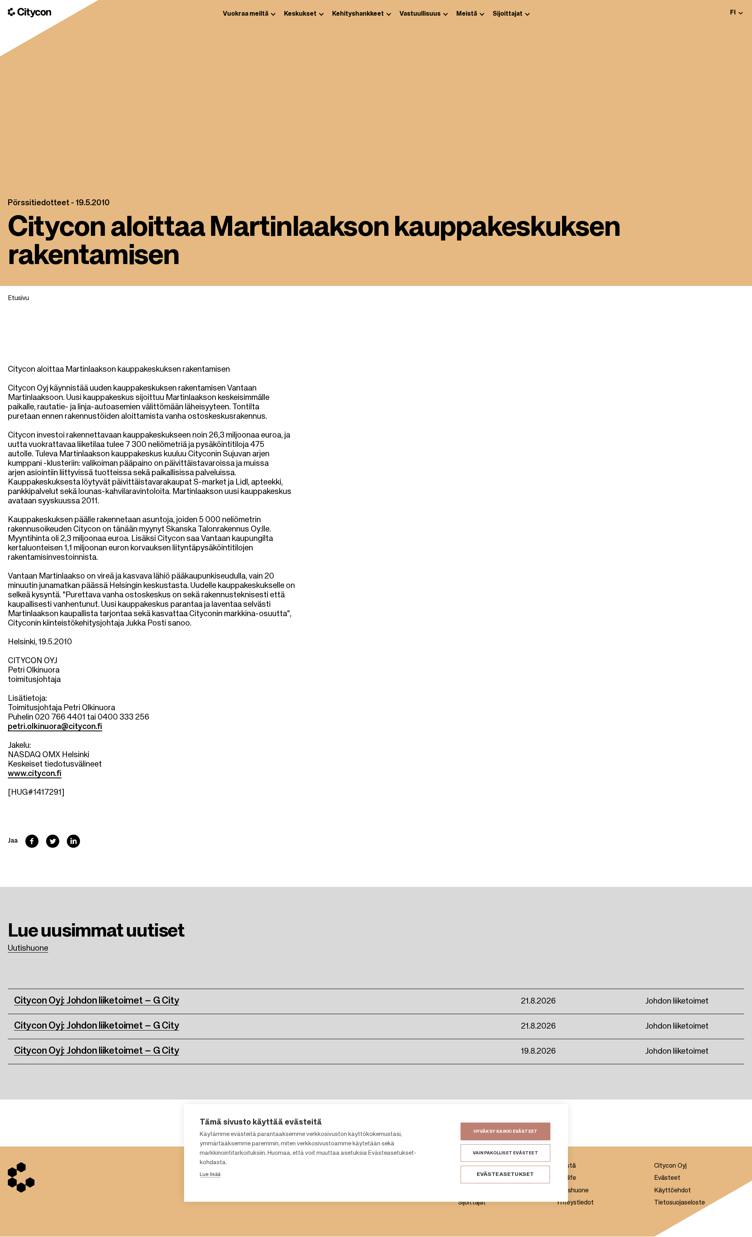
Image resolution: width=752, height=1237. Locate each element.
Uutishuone (28, 949)
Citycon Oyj (670, 1166)
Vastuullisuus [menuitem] (420, 14)
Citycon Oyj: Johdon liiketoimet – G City (96, 1001)
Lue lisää (210, 1174)
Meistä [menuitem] (466, 14)
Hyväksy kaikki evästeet (506, 1131)
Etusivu (18, 298)
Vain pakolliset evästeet (505, 1153)
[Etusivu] (29, 12)
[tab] (736, 13)
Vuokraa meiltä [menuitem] (245, 14)
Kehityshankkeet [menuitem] (358, 14)
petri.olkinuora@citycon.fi (55, 727)
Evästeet (667, 1178)
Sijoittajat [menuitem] (507, 14)
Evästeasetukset (505, 1174)
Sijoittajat (472, 1203)
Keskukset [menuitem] (300, 14)
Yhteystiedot (575, 1203)
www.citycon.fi (34, 774)
